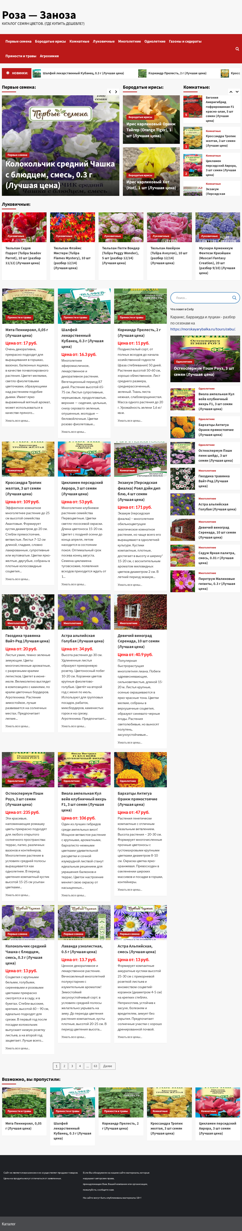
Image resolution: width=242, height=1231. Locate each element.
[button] (237, 49)
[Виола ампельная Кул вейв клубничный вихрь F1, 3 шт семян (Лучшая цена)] (84, 769)
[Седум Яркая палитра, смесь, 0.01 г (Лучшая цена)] (182, 556)
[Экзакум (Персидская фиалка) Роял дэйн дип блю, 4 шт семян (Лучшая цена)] (192, 172)
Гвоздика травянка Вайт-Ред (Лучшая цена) (27, 638)
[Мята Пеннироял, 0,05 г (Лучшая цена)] (28, 306)
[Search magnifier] (234, 297)
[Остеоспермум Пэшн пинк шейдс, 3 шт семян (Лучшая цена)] (182, 453)
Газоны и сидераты (185, 41)
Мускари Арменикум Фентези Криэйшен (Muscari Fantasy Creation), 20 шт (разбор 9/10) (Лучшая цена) (217, 261)
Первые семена (18, 41)
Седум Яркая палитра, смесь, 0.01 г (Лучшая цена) (217, 558)
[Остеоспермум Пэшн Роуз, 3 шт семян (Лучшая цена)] (28, 769)
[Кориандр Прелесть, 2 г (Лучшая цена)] (140, 306)
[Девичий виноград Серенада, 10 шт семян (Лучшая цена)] (140, 612)
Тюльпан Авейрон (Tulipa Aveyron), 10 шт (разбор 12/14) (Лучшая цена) (169, 256)
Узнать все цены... (17, 420)
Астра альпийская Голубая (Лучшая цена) (82, 638)
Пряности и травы (20, 56)
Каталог (9, 1224)
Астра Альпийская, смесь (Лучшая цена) (137, 949)
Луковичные (104, 41)
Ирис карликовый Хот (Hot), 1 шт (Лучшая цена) (151, 185)
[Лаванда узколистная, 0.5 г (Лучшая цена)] (84, 922)
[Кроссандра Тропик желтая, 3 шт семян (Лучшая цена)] (192, 112)
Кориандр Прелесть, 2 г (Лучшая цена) (145, 73)
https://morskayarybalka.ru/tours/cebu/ (202, 329)
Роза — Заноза (39, 15)
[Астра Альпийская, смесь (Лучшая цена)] (140, 922)
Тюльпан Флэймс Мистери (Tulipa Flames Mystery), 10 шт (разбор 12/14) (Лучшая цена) (72, 258)
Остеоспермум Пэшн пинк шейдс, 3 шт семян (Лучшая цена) (216, 455)
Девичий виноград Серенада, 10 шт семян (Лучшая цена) (139, 641)
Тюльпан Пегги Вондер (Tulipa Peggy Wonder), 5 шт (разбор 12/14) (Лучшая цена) (121, 256)
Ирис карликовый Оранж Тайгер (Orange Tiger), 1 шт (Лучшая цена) (151, 130)
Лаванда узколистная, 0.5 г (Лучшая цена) (82, 949)
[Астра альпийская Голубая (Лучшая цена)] (84, 612)
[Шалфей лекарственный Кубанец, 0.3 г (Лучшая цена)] (84, 306)
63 (95, 1066)
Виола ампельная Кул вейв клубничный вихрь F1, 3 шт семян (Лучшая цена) (83, 802)
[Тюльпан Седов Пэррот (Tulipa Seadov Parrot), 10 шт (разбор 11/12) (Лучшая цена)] (24, 227)
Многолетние (129, 41)
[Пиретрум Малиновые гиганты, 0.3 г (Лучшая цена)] (182, 581)
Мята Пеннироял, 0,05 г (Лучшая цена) (26, 332)
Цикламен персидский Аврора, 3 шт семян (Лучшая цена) (221, 142)
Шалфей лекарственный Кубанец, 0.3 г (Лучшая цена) (82, 338)
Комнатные (79, 41)
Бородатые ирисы (50, 41)
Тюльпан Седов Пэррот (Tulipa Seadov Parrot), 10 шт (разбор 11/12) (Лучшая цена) (23, 256)
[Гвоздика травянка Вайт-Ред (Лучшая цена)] (28, 612)
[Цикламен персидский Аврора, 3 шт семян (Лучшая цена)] (192, 139)
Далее (107, 1066)
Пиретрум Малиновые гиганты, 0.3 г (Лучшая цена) (217, 583)
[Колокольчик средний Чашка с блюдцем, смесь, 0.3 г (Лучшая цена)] (60, 145)
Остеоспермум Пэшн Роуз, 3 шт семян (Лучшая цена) (24, 799)
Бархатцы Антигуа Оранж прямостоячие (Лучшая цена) (137, 799)
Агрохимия (49, 56)
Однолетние (154, 41)
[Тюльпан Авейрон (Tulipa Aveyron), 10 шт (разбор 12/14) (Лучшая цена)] (169, 227)
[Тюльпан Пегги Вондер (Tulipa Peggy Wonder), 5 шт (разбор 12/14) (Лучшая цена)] (121, 227)
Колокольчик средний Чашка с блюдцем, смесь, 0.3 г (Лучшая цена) (60, 174)
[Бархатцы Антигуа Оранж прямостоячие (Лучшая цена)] (140, 769)
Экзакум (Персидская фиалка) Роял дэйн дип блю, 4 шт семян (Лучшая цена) (220, 175)
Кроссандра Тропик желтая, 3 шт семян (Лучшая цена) (221, 115)
